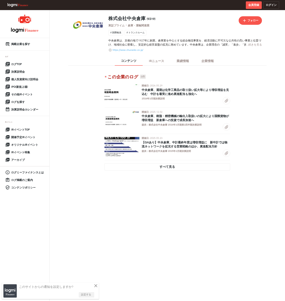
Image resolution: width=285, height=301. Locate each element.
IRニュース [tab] (156, 61)
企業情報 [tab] (207, 61)
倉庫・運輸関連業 (138, 25)
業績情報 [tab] (183, 61)
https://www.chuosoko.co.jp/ (128, 50)
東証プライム (116, 25)
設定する (86, 294)
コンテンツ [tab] (128, 61)
